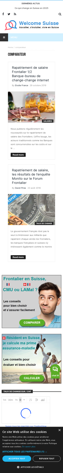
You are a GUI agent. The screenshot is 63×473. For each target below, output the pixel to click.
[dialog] (31, 450)
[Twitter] (9, 14)
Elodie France (21, 85)
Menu (13, 37)
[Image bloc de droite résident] (31, 358)
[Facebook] (3, 14)
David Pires (20, 188)
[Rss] (15, 14)
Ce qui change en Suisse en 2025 (31, 8)
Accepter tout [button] (17, 458)
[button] (31, 451)
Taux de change (44, 223)
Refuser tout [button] (46, 458)
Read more (18, 154)
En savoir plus (28, 446)
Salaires (47, 121)
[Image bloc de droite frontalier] (31, 301)
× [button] (59, 430)
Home (10, 47)
